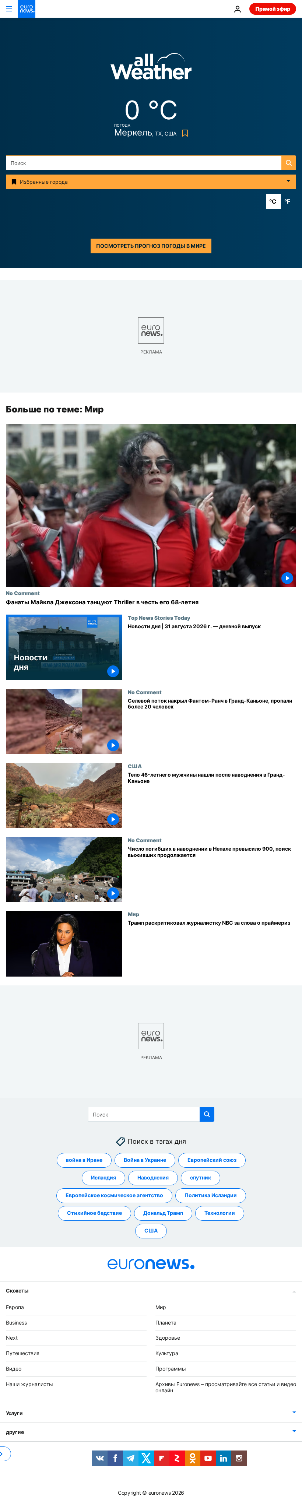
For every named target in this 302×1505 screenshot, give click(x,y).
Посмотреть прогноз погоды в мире (151, 246)
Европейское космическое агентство (114, 1195)
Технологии (219, 1213)
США (135, 766)
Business (16, 1322)
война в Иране (84, 1160)
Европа (15, 1307)
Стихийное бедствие (94, 1213)
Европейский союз (211, 1160)
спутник (200, 1177)
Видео (13, 1368)
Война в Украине (145, 1160)
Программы (170, 1368)
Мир (133, 914)
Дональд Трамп (163, 1213)
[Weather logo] (151, 69)
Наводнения (153, 1177)
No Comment (23, 593)
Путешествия (22, 1353)
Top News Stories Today (159, 618)
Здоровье (167, 1338)
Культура (166, 1353)
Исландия (103, 1177)
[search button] (288, 162)
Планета (165, 1322)
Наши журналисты (29, 1384)
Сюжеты (17, 1290)
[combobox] (151, 162)
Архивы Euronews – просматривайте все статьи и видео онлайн (225, 1387)
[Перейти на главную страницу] (26, 9)
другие (15, 1432)
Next (12, 1338)
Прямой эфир (272, 9)
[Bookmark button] (183, 133)
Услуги (14, 1413)
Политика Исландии (211, 1195)
